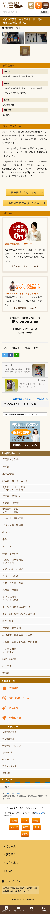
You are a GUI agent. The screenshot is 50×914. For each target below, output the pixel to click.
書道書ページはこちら (24, 192)
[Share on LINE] (16, 355)
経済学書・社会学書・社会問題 (18, 635)
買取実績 (16, 793)
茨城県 (25, 834)
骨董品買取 (15, 717)
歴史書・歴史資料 (11, 628)
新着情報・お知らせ (11, 746)
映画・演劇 (8, 621)
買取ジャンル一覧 (19, 911)
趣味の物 (14, 708)
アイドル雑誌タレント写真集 (10, 598)
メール (31, 911)
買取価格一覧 (6, 911)
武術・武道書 (9, 659)
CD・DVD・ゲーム (19, 698)
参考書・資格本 (10, 590)
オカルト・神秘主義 (12, 518)
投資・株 (7, 532)
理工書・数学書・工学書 (15, 481)
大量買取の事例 (9, 732)
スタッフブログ (9, 766)
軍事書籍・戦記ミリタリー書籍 (10, 510)
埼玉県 (25, 821)
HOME (7, 793)
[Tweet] (5, 355)
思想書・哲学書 (10, 503)
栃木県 (36, 827)
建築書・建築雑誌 (11, 496)
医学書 (5, 466)
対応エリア (39, 813)
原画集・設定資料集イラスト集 (12, 561)
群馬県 (26, 827)
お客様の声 (7, 752)
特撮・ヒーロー (10, 553)
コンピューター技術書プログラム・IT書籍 (14, 488)
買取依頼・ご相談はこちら (24, 266)
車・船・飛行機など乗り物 (16, 606)
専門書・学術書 (10, 459)
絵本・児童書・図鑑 (12, 583)
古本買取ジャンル (10, 453)
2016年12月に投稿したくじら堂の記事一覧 (30, 399)
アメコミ (7, 546)
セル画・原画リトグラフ (9, 650)
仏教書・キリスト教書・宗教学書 (19, 642)
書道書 (5, 673)
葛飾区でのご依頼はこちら (23, 203)
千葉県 (35, 821)
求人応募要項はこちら (24, 308)
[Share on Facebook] (10, 355)
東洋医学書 (8, 473)
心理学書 (7, 666)
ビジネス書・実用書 (12, 525)
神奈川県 (14, 827)
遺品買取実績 (8, 739)
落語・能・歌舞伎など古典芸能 (18, 614)
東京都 (14, 821)
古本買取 (14, 688)
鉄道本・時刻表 (10, 576)
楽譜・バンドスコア (12, 569)
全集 (4, 539)
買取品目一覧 (8, 681)
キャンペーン (8, 759)
